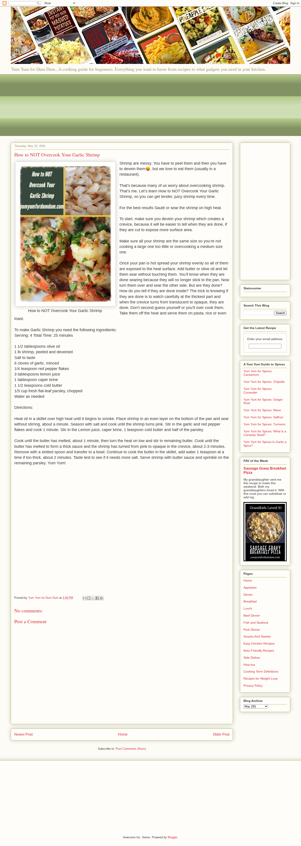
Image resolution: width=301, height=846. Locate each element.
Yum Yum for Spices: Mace (262, 410)
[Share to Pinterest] (101, 598)
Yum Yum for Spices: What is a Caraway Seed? (264, 433)
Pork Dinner (251, 629)
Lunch (247, 608)
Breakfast (250, 601)
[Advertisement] (143, 105)
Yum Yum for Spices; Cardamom (257, 373)
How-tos (249, 664)
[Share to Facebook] (97, 598)
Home (123, 734)
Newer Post (23, 734)
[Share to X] (93, 598)
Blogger (172, 837)
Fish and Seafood (255, 622)
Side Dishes (251, 657)
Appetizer (250, 587)
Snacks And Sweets (257, 636)
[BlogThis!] (89, 598)
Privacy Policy (253, 685)
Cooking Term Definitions (260, 671)
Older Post (221, 734)
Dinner (248, 594)
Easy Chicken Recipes (259, 643)
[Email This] (84, 598)
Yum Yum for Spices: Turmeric (264, 424)
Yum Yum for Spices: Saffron (263, 417)
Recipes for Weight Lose (260, 678)
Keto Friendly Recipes (258, 650)
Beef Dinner (251, 615)
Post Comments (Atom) (131, 748)
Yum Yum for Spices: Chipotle (264, 381)
